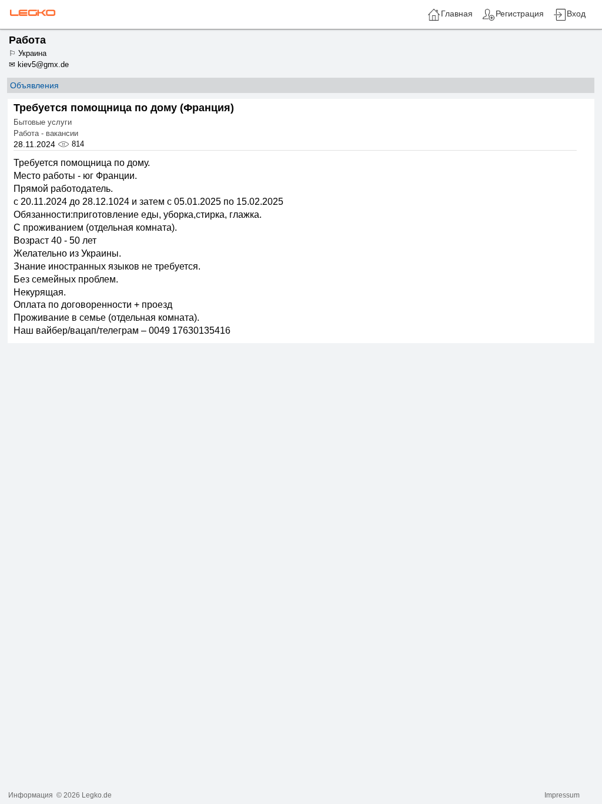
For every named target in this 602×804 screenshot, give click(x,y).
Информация (30, 795)
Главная (457, 13)
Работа (27, 40)
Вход (576, 13)
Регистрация (520, 13)
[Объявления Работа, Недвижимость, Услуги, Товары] (31, 12)
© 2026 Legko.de (84, 795)
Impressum (562, 795)
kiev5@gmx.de (43, 64)
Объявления (34, 85)
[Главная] (434, 19)
